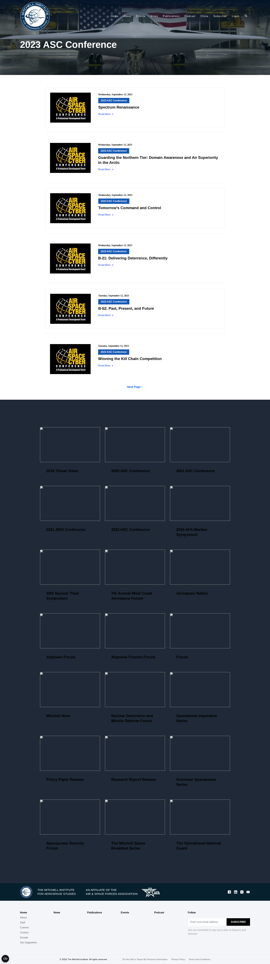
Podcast (159, 912)
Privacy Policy (178, 959)
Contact (24, 932)
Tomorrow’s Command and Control (129, 208)
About (23, 917)
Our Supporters (28, 942)
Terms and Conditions (199, 959)
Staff (22, 922)
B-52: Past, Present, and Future (126, 308)
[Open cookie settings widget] (5, 958)
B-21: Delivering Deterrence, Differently (133, 258)
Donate (24, 937)
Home (23, 912)
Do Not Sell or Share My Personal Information (145, 959)
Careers (24, 927)
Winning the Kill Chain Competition (130, 359)
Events (125, 912)
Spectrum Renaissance (118, 107)
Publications (94, 912)
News (57, 912)
